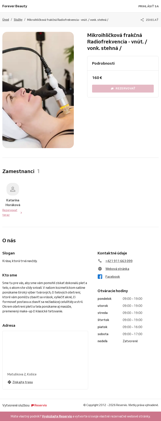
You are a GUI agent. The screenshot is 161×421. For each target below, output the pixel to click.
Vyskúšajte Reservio (57, 416)
